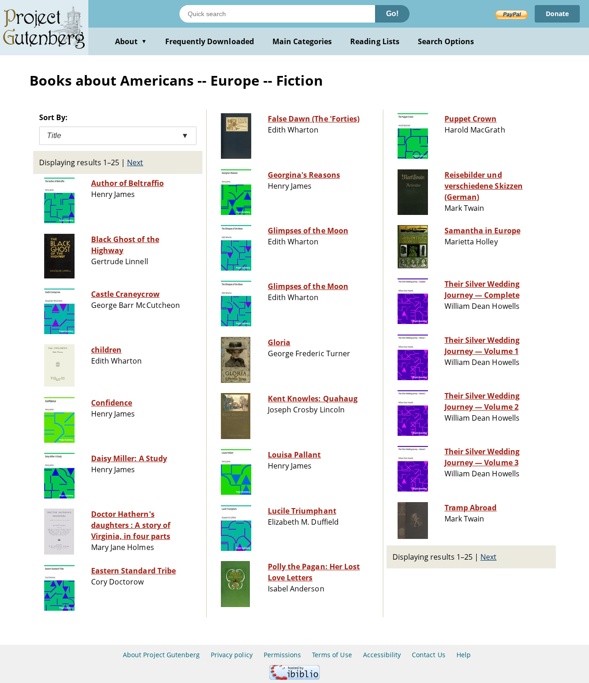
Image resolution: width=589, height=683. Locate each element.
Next (135, 162)
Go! (392, 13)
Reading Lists (374, 41)
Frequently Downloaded (209, 41)
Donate (557, 13)
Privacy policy (232, 654)
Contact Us (428, 654)
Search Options (446, 41)
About (131, 41)
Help (463, 654)
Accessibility (382, 654)
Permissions (282, 654)
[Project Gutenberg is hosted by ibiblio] (294, 677)
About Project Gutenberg (161, 654)
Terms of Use (332, 654)
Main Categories (302, 41)
